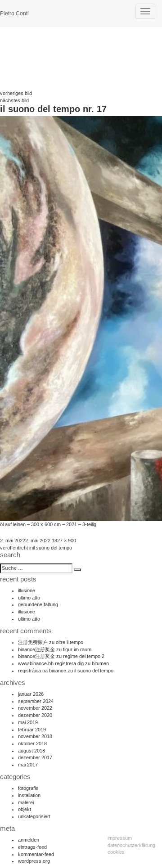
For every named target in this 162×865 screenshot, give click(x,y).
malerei (26, 802)
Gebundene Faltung (38, 604)
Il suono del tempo (93, 670)
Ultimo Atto (29, 597)
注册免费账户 (33, 642)
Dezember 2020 (35, 715)
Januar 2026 (31, 694)
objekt (24, 809)
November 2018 (35, 736)
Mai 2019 (28, 722)
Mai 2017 (28, 764)
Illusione (26, 590)
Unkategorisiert (34, 816)
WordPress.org (34, 861)
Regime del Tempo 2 (83, 656)
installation (29, 795)
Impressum (120, 838)
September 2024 (36, 701)
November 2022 (35, 708)
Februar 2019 (32, 729)
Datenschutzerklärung (131, 845)
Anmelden (28, 839)
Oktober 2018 (32, 743)
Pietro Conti (14, 13)
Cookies (116, 852)
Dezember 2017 (35, 757)
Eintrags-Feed (32, 847)
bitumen (100, 663)
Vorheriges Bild (16, 93)
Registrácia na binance (42, 670)
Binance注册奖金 (36, 649)
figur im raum (77, 649)
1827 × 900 (64, 540)
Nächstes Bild (14, 100)
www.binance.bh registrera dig (51, 663)
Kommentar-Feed (36, 854)
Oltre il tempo (69, 642)
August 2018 (31, 750)
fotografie (28, 788)
